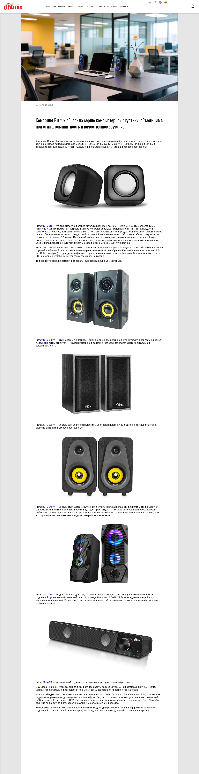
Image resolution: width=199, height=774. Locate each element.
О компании (51, 6)
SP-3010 (47, 226)
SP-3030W (49, 340)
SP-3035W (49, 424)
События (89, 6)
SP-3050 (47, 594)
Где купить (100, 6)
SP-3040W (49, 506)
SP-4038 (47, 682)
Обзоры (80, 6)
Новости (61, 6)
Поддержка (112, 6)
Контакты (124, 6)
